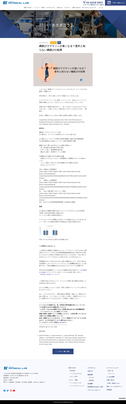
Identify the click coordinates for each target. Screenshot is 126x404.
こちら (61, 322)
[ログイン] (100, 7)
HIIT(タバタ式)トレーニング (50, 274)
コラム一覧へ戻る (64, 351)
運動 (59, 42)
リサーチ (53, 42)
